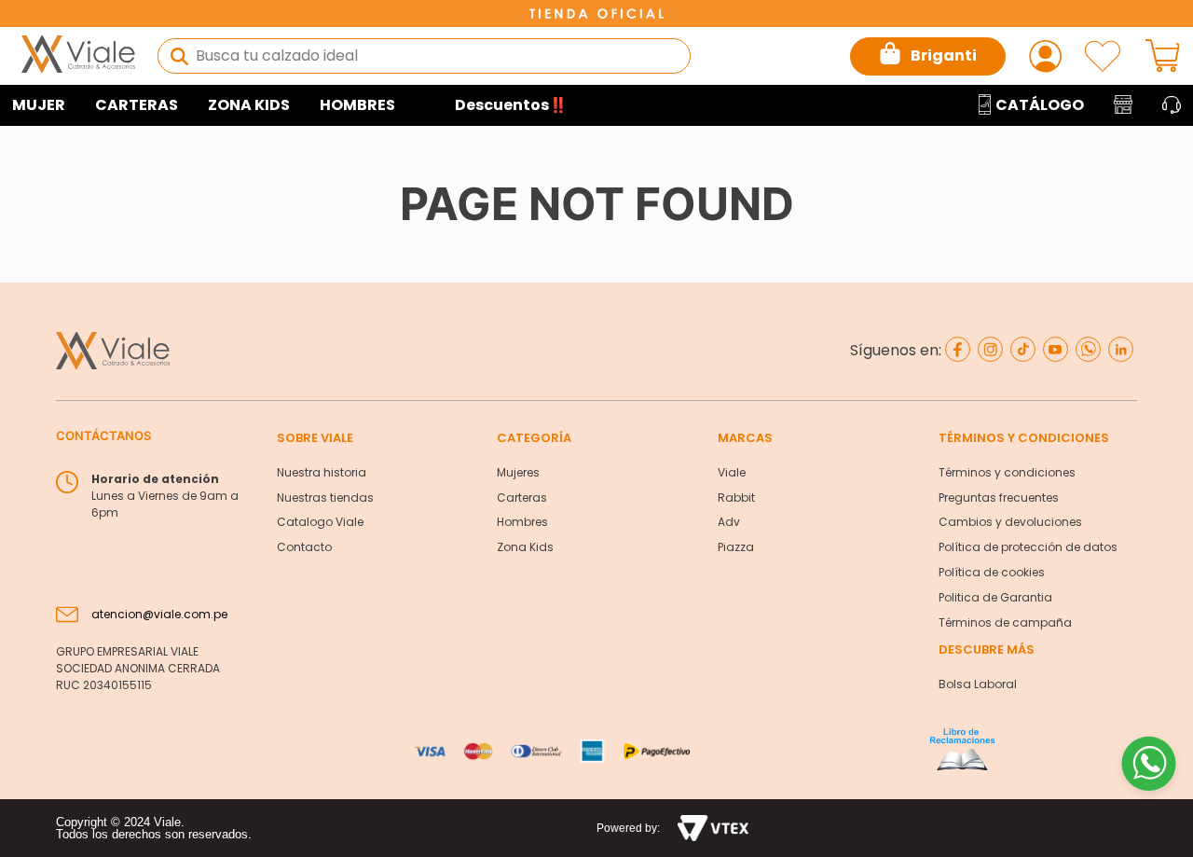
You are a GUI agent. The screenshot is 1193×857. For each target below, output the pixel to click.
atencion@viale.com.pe (159, 614)
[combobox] (424, 56)
